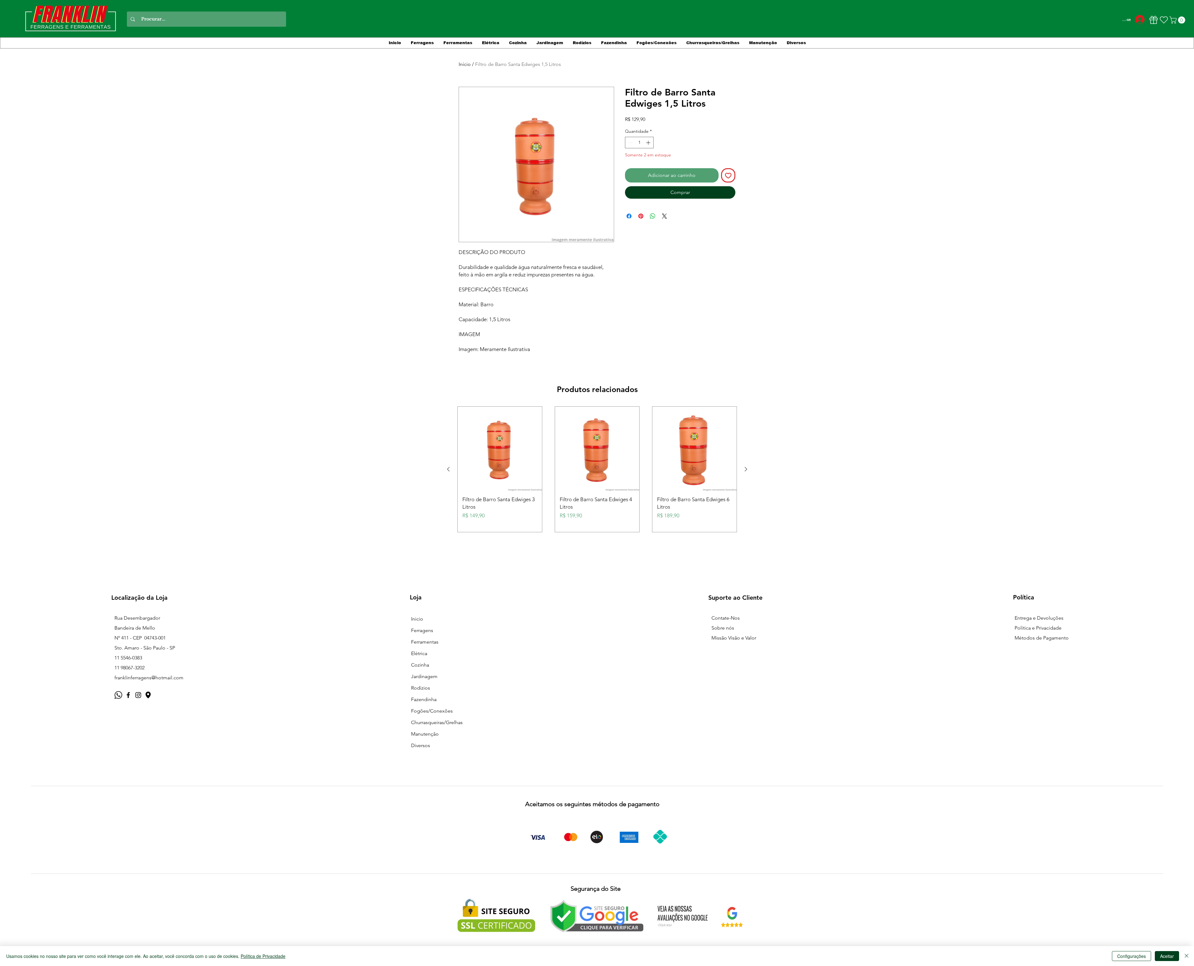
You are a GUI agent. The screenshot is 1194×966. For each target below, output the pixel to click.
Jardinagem (424, 676)
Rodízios (420, 688)
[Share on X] (664, 216)
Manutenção (425, 734)
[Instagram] (138, 695)
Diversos (420, 745)
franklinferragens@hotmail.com (148, 678)
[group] (597, 469)
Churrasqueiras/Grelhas (437, 722)
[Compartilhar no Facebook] (629, 216)
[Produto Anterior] (448, 469)
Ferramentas (424, 642)
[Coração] (1163, 20)
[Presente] (1153, 20)
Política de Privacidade (263, 956)
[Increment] (649, 142)
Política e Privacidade (1038, 628)
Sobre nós (722, 628)
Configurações (1131, 956)
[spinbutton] (639, 142)
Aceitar (1167, 956)
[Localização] (148, 695)
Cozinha (420, 665)
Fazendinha (424, 699)
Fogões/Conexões (432, 711)
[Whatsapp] (118, 695)
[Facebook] (128, 695)
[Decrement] (630, 142)
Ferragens (422, 630)
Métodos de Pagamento (1042, 638)
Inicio (417, 619)
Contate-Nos (725, 618)
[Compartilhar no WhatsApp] (652, 216)
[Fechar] (1186, 956)
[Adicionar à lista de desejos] (728, 175)
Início (465, 64)
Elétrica (419, 653)
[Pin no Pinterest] (641, 216)
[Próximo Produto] (746, 469)
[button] (1178, 20)
